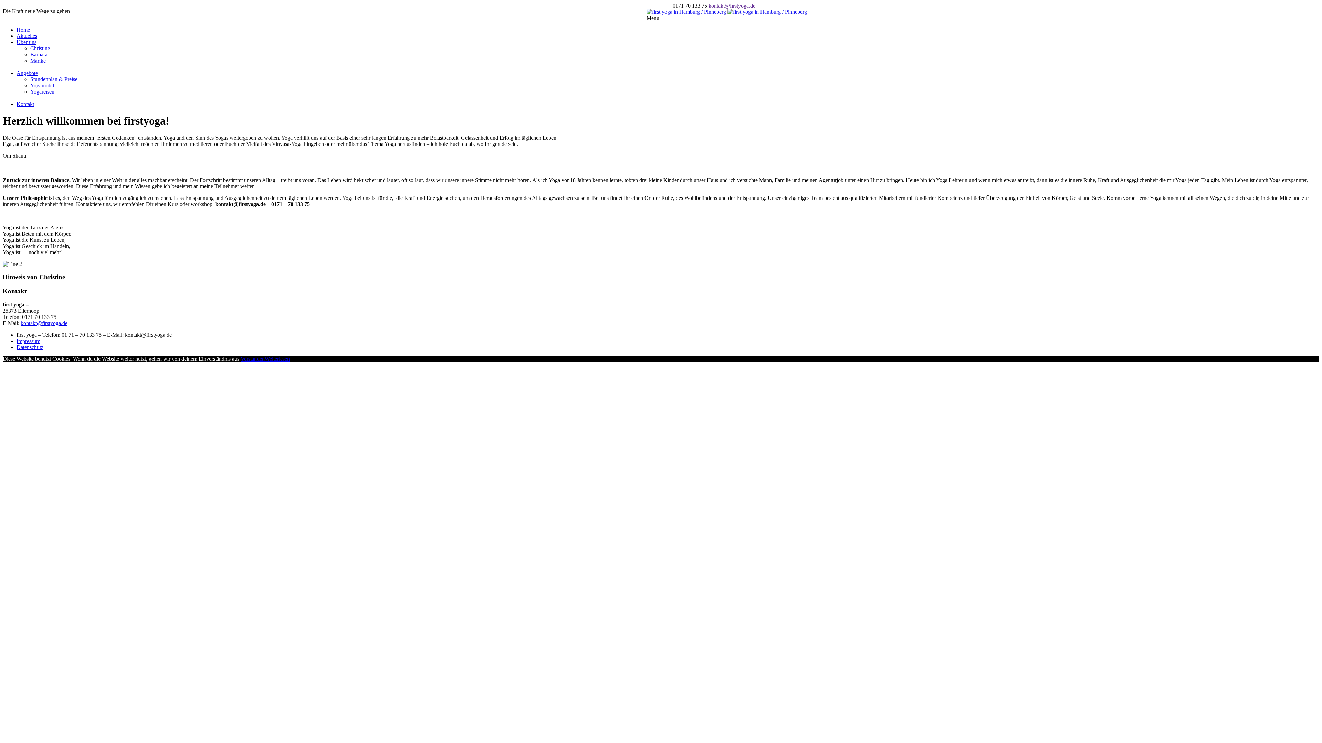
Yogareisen (42, 92)
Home (23, 30)
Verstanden (253, 359)
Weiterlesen (277, 359)
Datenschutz (30, 347)
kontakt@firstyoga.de (732, 6)
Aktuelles (27, 36)
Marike (38, 61)
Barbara (39, 54)
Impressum (28, 341)
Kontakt (25, 104)
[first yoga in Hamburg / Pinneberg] (727, 12)
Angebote (27, 73)
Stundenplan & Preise (53, 79)
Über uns (26, 42)
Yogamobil (42, 85)
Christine (40, 48)
